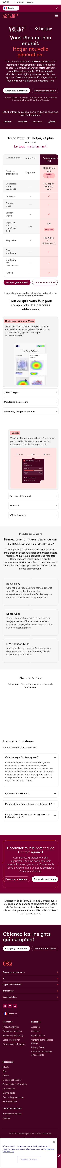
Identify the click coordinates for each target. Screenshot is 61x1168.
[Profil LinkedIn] (5, 1006)
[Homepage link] (7, 963)
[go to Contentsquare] (8, 2)
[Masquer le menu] (59, 1156)
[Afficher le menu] (56, 15)
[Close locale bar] (56, 8)
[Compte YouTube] (10, 1006)
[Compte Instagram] (15, 1006)
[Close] (54, 1142)
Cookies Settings (29, 1159)
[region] (28, 1153)
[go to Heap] (20, 2)
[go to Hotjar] (30, 2)
